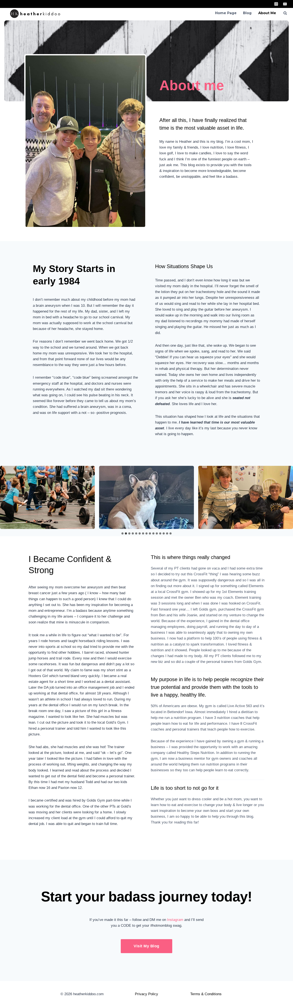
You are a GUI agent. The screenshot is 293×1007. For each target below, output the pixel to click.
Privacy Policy (146, 994)
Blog (247, 13)
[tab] (122, 533)
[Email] (284, 4)
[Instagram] (276, 4)
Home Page (226, 13)
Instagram (175, 920)
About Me (267, 13)
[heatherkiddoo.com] (36, 13)
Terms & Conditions (206, 994)
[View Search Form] (285, 13)
